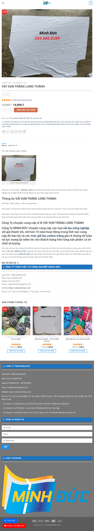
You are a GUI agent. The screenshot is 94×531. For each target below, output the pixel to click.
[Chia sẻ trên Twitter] (12, 132)
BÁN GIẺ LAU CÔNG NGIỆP (44, 122)
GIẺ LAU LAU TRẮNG (72, 124)
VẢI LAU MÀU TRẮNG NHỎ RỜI (19, 118)
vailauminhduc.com (53, 525)
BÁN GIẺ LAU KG (58, 122)
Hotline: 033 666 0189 (15, 526)
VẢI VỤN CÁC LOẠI (19, 83)
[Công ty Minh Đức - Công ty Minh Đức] (47, 2)
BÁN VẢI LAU (80, 122)
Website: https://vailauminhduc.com (16, 392)
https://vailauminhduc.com (20, 288)
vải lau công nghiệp (76, 228)
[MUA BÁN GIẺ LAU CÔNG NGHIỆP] (78, 320)
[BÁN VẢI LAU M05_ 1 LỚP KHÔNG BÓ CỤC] (47, 320)
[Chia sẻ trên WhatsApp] (4, 132)
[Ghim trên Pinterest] (20, 132)
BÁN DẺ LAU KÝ (30, 122)
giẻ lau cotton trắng (50, 235)
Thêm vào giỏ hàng (25, 110)
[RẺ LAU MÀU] (16, 320)
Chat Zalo (11, 521)
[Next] (92, 331)
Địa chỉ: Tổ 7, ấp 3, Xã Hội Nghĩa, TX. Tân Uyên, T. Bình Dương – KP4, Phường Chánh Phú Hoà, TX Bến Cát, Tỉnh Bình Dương (47, 397)
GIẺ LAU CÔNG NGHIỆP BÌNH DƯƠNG (53, 124)
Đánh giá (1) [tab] (13, 145)
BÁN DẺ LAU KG (19, 122)
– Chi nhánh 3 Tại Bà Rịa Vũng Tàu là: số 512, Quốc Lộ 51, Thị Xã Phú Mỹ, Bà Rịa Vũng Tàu (39, 413)
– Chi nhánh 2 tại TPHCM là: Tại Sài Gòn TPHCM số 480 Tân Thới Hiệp (30, 408)
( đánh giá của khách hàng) (21, 100)
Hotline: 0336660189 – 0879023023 (16, 383)
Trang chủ (6, 83)
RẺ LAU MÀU (16, 339)
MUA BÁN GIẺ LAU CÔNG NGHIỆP (78, 339)
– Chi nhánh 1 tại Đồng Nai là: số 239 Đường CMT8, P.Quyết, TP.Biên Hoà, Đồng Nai (35, 404)
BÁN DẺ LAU (9, 122)
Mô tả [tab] (4, 145)
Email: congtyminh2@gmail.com (15, 387)
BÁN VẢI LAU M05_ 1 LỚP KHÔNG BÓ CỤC (47, 340)
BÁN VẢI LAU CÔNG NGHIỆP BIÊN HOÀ (27, 124)
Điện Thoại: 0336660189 (12, 379)
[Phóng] (5, 74)
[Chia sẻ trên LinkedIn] (24, 132)
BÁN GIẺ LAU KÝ (70, 122)
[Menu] (3, 3)
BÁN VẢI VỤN (24, 254)
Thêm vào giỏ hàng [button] (16, 351)
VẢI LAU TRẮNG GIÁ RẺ (16, 251)
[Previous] (2, 331)
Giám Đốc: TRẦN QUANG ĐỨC (14, 374)
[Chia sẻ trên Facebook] (8, 132)
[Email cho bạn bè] (16, 132)
